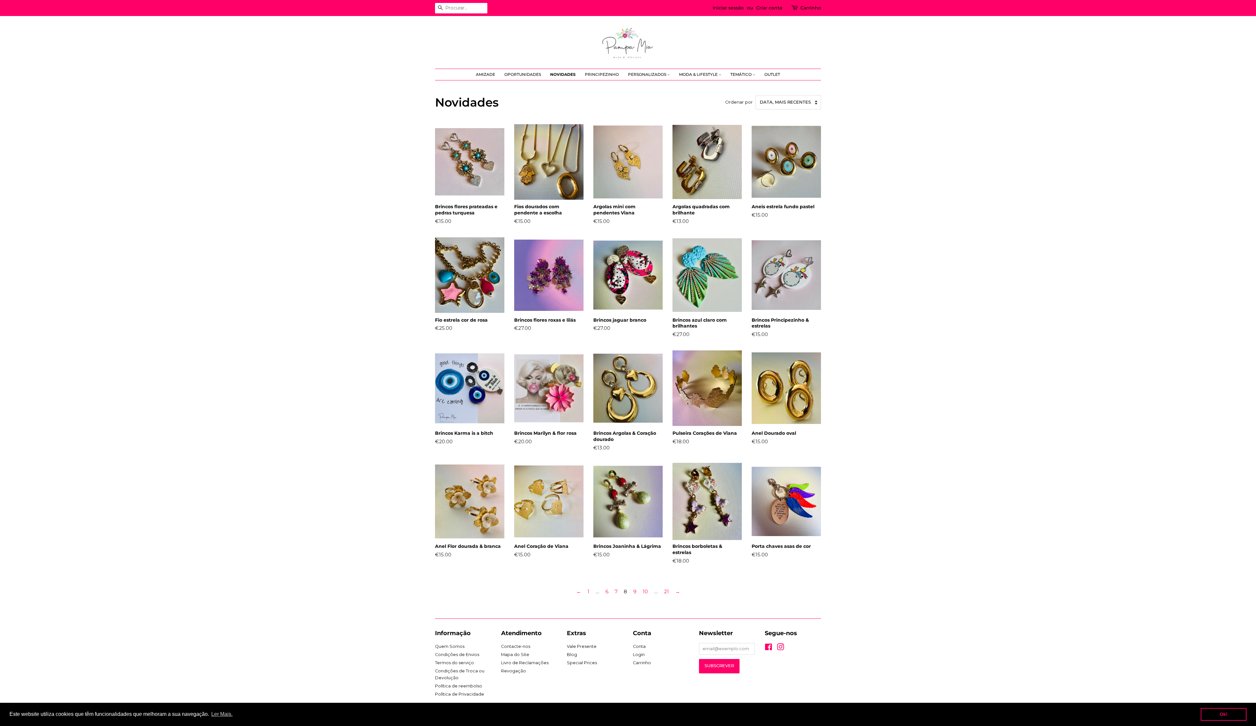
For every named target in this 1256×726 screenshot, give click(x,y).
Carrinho (810, 8)
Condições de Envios (457, 654)
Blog (572, 654)
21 (666, 591)
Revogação (513, 670)
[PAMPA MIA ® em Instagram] (780, 648)
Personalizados (647, 74)
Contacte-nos (515, 646)
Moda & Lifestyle (699, 74)
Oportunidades (522, 74)
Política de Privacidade (459, 694)
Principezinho (602, 74)
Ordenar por (739, 102)
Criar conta (769, 8)
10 (645, 591)
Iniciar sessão (728, 8)
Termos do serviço (454, 662)
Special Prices (582, 662)
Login (639, 654)
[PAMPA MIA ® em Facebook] (768, 648)
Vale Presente (582, 646)
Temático (741, 74)
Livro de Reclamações (525, 662)
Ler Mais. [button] (222, 714)
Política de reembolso (458, 686)
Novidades (563, 74)
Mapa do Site (515, 654)
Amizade (485, 74)
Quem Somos (449, 646)
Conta (639, 646)
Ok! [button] (1224, 714)
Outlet (772, 74)
